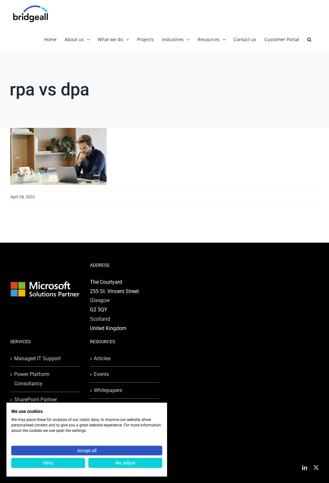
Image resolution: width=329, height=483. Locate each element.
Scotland (100, 319)
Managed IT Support (37, 358)
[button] (309, 39)
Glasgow (100, 300)
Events (101, 374)
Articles (102, 358)
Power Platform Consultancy (31, 379)
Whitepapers (108, 390)
